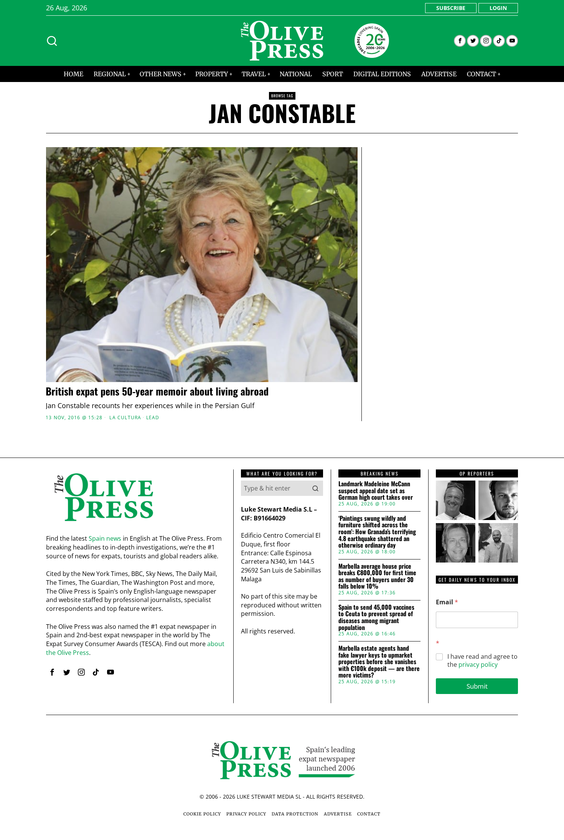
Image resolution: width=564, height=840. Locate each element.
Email (447, 602)
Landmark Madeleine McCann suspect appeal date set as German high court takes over (375, 491)
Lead (153, 418)
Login (498, 7)
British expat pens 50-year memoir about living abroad (157, 391)
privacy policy (478, 664)
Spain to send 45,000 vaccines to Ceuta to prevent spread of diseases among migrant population (376, 617)
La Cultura (125, 418)
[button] (315, 488)
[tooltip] (460, 41)
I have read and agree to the (482, 661)
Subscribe (450, 7)
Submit (477, 686)
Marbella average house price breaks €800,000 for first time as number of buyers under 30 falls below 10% (377, 576)
